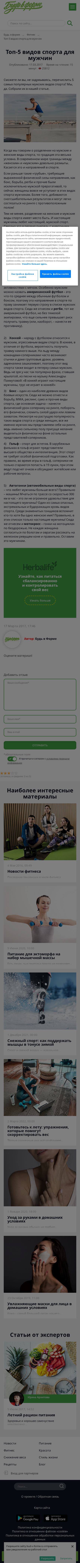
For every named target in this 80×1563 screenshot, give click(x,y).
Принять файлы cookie (55, 273)
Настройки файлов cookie (22, 275)
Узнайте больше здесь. (34, 263)
